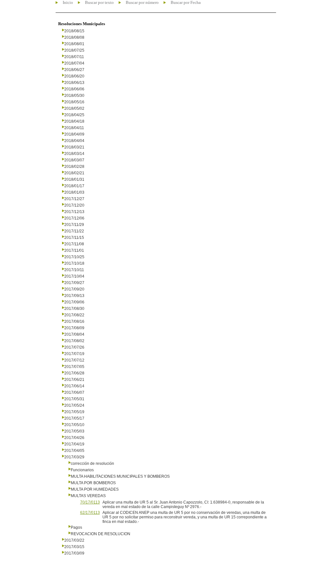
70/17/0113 (90, 502)
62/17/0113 (90, 512)
